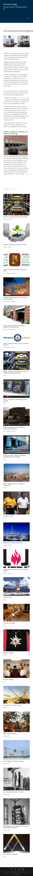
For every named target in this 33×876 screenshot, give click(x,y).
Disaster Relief (8, 516)
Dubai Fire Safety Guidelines (13, 543)
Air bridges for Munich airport (13, 761)
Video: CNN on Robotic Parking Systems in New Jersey (14, 326)
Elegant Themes (16, 872)
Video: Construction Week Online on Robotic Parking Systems (15, 372)
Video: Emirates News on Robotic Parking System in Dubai (14, 456)
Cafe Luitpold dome (10, 734)
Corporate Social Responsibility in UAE (15, 270)
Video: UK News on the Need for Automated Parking (14, 428)
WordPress (16, 874)
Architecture (7, 597)
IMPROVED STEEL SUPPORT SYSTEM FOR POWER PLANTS (15, 827)
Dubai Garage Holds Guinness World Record (15, 344)
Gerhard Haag (10, 4)
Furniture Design (9, 623)
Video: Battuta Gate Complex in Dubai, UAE (14, 484)
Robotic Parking (7, 219)
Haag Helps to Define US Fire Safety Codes (15, 570)
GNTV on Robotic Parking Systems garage (15, 400)
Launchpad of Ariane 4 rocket (13, 792)
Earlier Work (6, 707)
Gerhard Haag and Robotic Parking (15, 217)
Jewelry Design (8, 653)
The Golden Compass (10, 854)
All (5, 189)
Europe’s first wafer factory (12, 705)
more (26, 174)
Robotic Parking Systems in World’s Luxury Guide (15, 298)
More (4, 518)
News (4, 273)
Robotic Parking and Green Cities (14, 244)
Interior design (8, 679)
